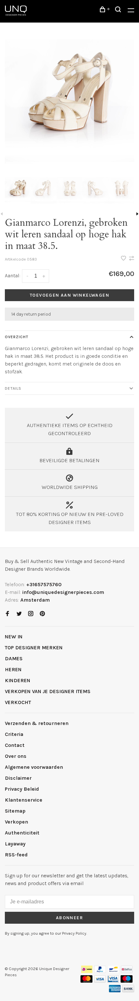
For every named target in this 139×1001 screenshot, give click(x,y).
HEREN (13, 669)
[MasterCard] (86, 981)
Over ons (16, 756)
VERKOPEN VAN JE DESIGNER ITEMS (48, 691)
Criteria (14, 734)
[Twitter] (19, 614)
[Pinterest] (42, 614)
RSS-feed (16, 855)
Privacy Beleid (22, 789)
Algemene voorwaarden (34, 767)
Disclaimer (18, 778)
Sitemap (15, 811)
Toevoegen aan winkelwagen (69, 295)
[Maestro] (127, 981)
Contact (15, 745)
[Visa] (100, 981)
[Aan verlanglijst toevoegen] (124, 259)
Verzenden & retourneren (37, 723)
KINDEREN (17, 680)
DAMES (14, 658)
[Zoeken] (119, 10)
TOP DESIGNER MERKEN (34, 647)
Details (13, 388)
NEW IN (14, 637)
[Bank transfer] (128, 990)
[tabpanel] (69, 103)
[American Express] (115, 990)
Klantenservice (23, 800)
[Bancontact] (113, 971)
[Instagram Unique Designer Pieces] (30, 614)
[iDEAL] (87, 971)
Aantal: (12, 275)
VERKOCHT (18, 702)
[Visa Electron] (113, 981)
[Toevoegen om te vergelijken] (131, 259)
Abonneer (69, 917)
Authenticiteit (22, 833)
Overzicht (16, 337)
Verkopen (16, 822)
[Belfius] (127, 971)
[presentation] (18, 190)
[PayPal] (100, 971)
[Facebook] (7, 614)
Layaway (15, 844)
